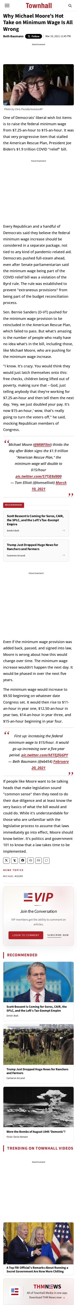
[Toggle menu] (7, 5)
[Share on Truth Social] (14, 861)
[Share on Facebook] (23, 861)
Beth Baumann (13, 36)
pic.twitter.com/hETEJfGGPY (44, 755)
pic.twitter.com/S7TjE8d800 (39, 476)
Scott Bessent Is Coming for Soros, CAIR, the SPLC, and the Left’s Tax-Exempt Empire (37, 1009)
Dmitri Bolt (12, 1016)
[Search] (70, 5)
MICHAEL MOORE (13, 876)
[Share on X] (6, 861)
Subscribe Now (58, 935)
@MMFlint (42, 444)
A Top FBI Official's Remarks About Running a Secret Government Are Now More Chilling (37, 1269)
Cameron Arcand (16, 1078)
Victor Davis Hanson (17, 1137)
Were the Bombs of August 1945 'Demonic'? (36, 1132)
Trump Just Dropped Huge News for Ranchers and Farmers (37, 1071)
